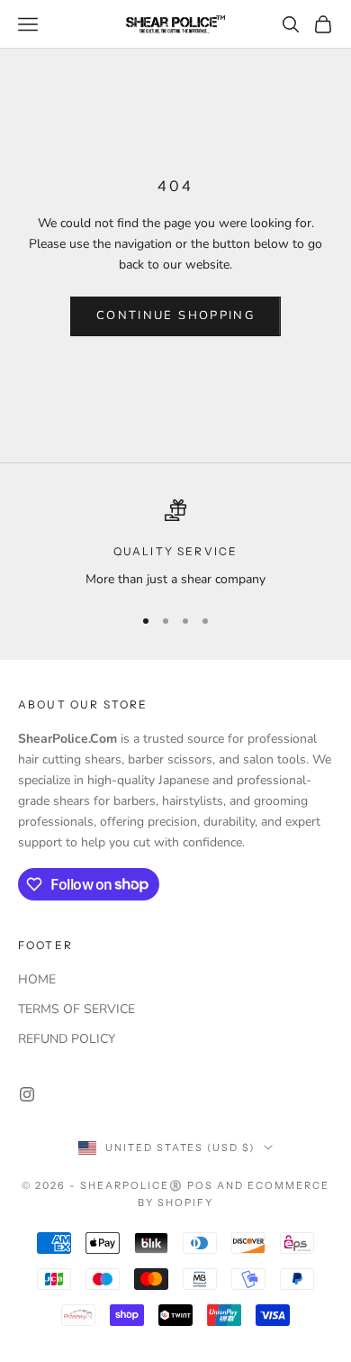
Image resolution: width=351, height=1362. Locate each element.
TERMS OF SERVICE (76, 1009)
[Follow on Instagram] (27, 1094)
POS (200, 1185)
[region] (175, 544)
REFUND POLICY (66, 1038)
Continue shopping (175, 315)
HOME (37, 979)
